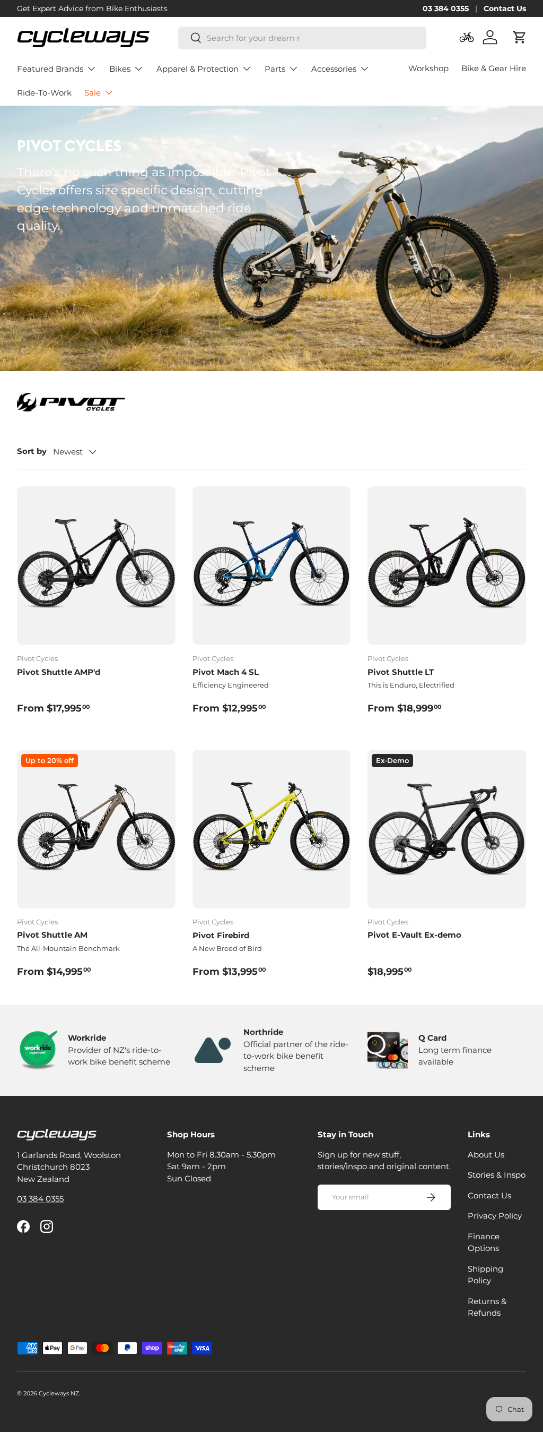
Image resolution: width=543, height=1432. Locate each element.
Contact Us (505, 8)
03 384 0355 (446, 8)
